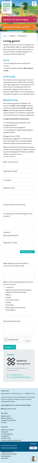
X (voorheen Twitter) (12, 300)
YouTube (8, 302)
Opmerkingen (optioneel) (11, 321)
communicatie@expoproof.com (20, 377)
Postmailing (9, 305)
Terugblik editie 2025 (7, 452)
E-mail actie (10, 287)
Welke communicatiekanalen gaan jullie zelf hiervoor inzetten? (18, 283)
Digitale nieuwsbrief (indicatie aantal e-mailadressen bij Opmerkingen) (19, 291)
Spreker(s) (6, 232)
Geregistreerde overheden (9, 454)
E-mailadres (7, 180)
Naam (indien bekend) (10, 235)
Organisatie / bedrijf (10, 171)
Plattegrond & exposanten (8, 420)
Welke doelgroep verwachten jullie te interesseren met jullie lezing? (15, 264)
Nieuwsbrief (4, 458)
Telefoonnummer (9, 188)
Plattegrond (4, 432)
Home (5, 36)
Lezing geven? (5, 436)
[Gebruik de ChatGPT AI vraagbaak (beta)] (33, 458)
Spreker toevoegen (26, 252)
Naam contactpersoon (10, 162)
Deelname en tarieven (7, 430)
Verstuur (8, 347)
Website (8, 295)
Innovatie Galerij (6, 438)
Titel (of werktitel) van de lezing (14, 204)
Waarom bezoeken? (7, 418)
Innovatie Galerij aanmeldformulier (11, 440)
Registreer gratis (6, 416)
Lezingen (3, 422)
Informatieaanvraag (6, 434)
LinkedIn (8, 297)
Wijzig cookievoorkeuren (9, 409)
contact (17, 405)
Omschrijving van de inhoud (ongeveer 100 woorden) (17, 215)
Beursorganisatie (6, 456)
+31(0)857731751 (16, 375)
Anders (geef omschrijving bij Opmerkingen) (15, 308)
